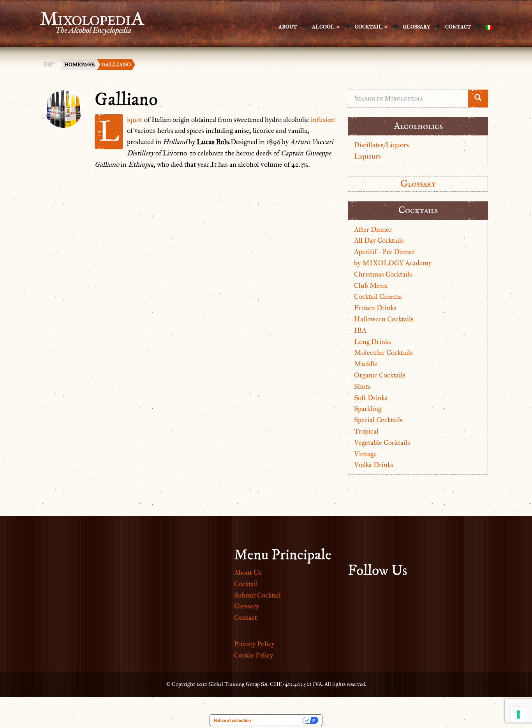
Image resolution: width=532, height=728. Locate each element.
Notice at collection (232, 720)
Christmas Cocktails (383, 274)
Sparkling (367, 408)
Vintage (365, 453)
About (287, 27)
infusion (323, 119)
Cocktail (369, 27)
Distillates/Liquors (381, 145)
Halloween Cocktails (384, 319)
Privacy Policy (254, 644)
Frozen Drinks (375, 307)
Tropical (366, 431)
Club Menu (371, 285)
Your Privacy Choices (279, 720)
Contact (458, 27)
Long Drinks (372, 341)
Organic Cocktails (379, 375)
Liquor (135, 119)
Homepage (79, 65)
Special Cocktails (378, 420)
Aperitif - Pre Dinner (384, 251)
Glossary (416, 27)
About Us (248, 572)
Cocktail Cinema (378, 296)
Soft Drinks (371, 397)
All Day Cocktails (379, 240)
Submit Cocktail (257, 595)
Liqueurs (367, 156)
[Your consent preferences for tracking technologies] (518, 714)
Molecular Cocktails (383, 352)
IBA (360, 330)
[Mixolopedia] (88, 18)
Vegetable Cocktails (382, 442)
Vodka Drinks (373, 464)
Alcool (324, 27)
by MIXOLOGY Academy (393, 263)
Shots (362, 386)
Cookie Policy (253, 655)
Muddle (365, 364)
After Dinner (373, 229)
